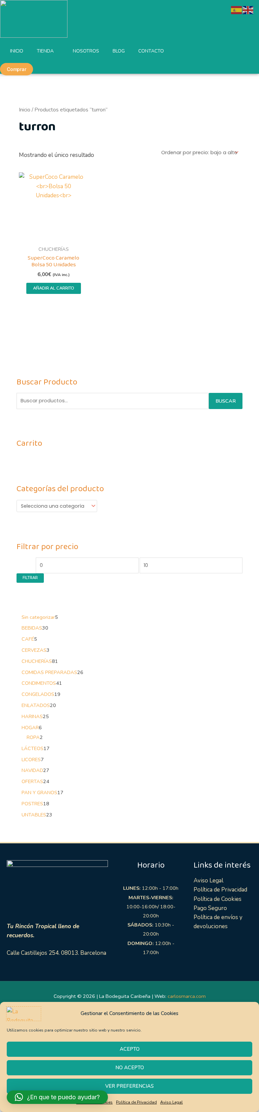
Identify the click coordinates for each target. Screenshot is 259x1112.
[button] (57, 1097)
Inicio (24, 109)
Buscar (225, 401)
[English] (248, 9)
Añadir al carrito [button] (53, 288)
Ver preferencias (129, 1086)
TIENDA (45, 51)
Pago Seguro (210, 908)
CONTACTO (151, 51)
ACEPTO (130, 1049)
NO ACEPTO (129, 1067)
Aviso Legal (171, 1102)
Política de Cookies (217, 899)
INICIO (16, 51)
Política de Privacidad (136, 1102)
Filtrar (30, 577)
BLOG (119, 51)
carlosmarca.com (187, 996)
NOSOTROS (86, 51)
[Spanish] (236, 9)
